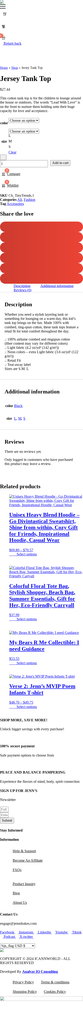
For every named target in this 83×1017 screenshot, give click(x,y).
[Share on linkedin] (41, 247)
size (4, 141)
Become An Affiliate (28, 860)
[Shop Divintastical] (2, 2)
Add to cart (60, 163)
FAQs (17, 870)
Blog (16, 893)
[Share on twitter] (41, 237)
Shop (14, 67)
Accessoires (15, 204)
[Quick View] (14, 554)
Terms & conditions (55, 982)
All (19, 200)
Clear (12, 152)
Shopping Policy (25, 992)
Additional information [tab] (57, 286)
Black (18, 406)
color (4, 123)
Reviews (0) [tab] (22, 290)
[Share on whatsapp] (41, 278)
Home (4, 67)
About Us (20, 902)
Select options (27, 554)
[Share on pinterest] (41, 258)
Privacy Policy (23, 982)
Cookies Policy (55, 992)
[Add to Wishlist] (3, 157)
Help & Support (24, 851)
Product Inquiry (24, 884)
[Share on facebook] (41, 227)
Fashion (29, 200)
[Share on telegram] (41, 268)
